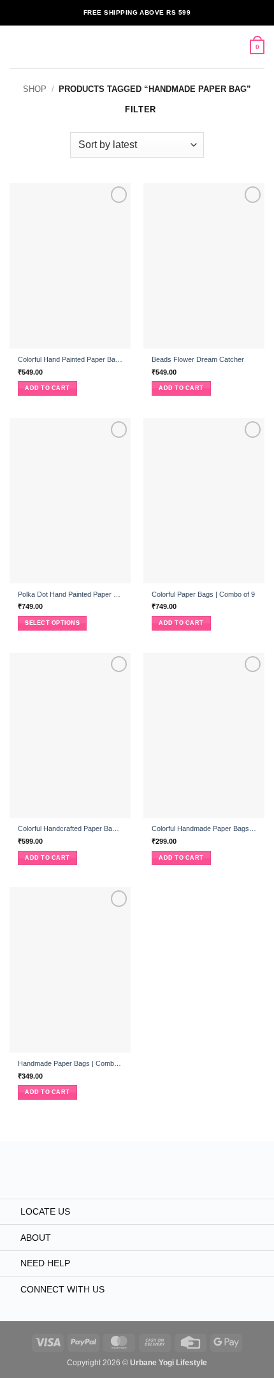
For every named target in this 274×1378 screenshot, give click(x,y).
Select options (52, 623)
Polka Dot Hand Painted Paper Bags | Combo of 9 (70, 594)
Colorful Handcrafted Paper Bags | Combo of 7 (70, 828)
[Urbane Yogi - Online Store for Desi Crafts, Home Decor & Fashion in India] (137, 47)
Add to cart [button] (47, 388)
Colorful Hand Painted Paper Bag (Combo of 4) (70, 359)
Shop (35, 89)
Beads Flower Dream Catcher (198, 359)
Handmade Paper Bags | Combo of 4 (70, 1063)
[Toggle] (10, 1213)
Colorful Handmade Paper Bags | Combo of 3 (204, 828)
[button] (16, 47)
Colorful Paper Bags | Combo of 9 (203, 594)
